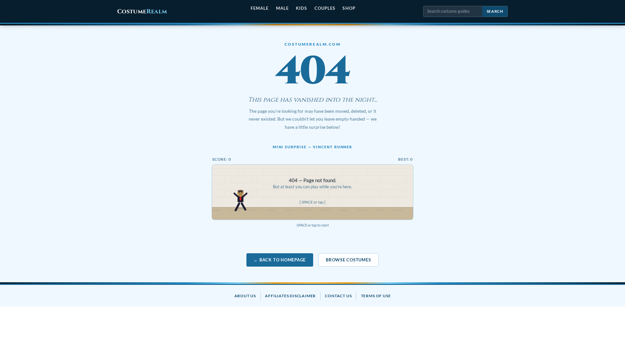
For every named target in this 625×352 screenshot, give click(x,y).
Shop (348, 8)
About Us (245, 296)
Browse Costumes (348, 259)
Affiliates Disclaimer (290, 296)
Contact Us (338, 296)
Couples (324, 8)
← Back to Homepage (280, 259)
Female (260, 8)
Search (495, 11)
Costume (142, 11)
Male (282, 8)
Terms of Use (376, 296)
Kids (301, 8)
